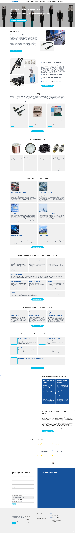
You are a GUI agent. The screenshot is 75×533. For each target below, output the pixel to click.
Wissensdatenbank (42, 1)
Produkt (36, 1)
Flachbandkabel (27, 516)
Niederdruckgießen (40, 513)
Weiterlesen (12, 126)
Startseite (27, 1)
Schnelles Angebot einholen (18, 20)
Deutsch (14, 527)
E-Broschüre (54, 1)
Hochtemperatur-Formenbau (41, 516)
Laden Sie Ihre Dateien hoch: (17, 499)
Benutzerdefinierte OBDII (28, 522)
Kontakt (61, 1)
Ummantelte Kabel (28, 521)
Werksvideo (49, 1)
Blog (58, 1)
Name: (13, 475)
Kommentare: (14, 487)
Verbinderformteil (40, 515)
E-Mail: (13, 479)
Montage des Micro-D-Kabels (41, 518)
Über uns (32, 1)
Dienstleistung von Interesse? (17, 495)
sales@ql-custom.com (55, 513)
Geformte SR (27, 519)
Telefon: (13, 483)
